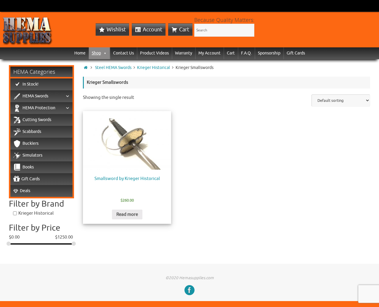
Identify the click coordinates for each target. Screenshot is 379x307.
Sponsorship (269, 53)
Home (80, 53)
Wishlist (116, 29)
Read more (127, 214)
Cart (184, 29)
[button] (104, 53)
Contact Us (123, 53)
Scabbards (32, 131)
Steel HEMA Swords (113, 67)
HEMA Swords (35, 96)
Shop (96, 53)
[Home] (86, 67)
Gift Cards (296, 53)
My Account (209, 53)
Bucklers (30, 143)
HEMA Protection (39, 107)
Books (28, 167)
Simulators (32, 155)
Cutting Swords (37, 119)
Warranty (183, 53)
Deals (25, 190)
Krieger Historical (153, 67)
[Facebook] (189, 290)
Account (152, 29)
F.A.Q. (246, 53)
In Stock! (30, 84)
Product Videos (154, 53)
